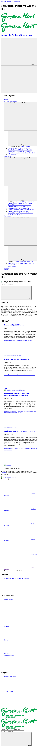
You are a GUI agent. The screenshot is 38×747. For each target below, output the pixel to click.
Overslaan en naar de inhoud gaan (10, 1)
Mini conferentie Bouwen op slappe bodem (19, 431)
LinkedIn (3, 472)
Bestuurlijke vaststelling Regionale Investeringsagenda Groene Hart (16, 394)
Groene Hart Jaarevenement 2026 (16, 359)
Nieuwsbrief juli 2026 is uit (14, 325)
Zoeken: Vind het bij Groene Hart (10, 283)
